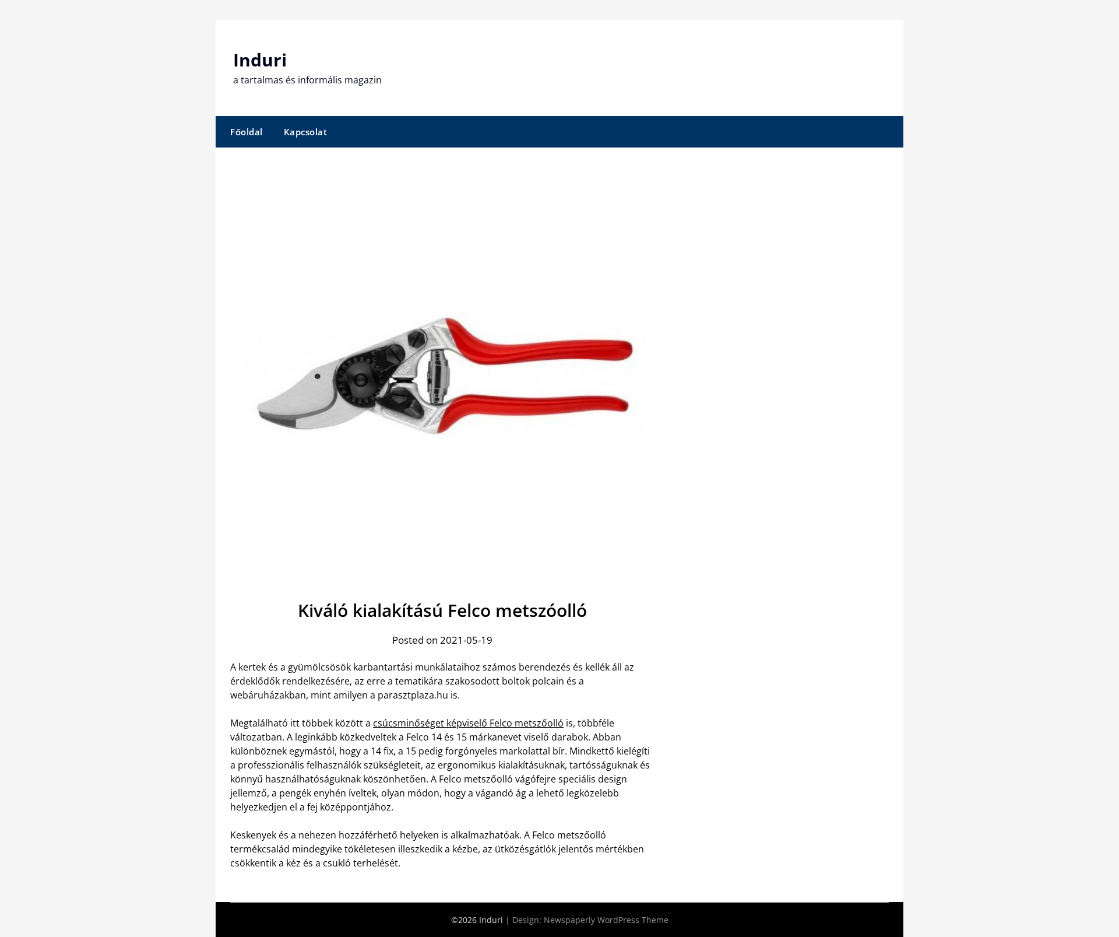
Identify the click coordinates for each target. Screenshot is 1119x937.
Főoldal (246, 132)
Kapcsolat (306, 132)
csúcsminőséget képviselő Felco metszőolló (468, 723)
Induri (260, 60)
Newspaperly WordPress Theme (606, 919)
